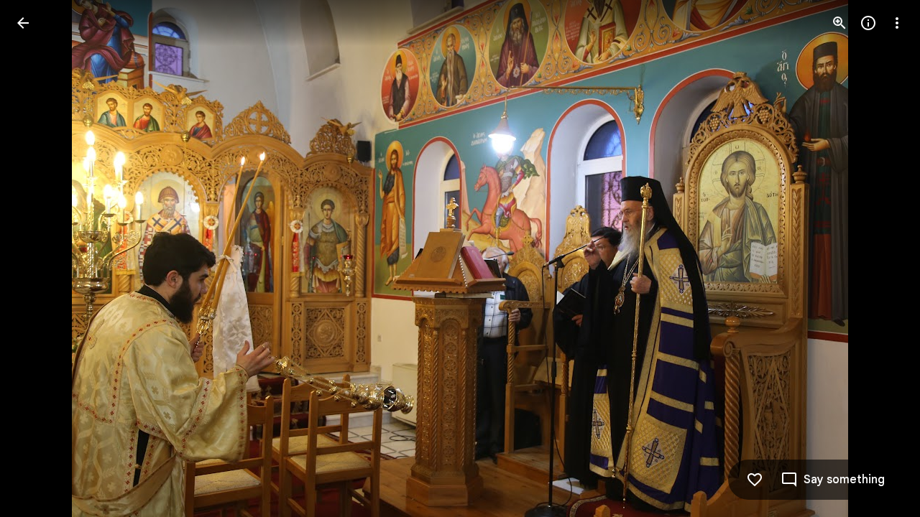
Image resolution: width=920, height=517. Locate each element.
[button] (40, 258)
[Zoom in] (839, 23)
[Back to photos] (23, 23)
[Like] (754, 479)
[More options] (897, 23)
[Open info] (868, 23)
